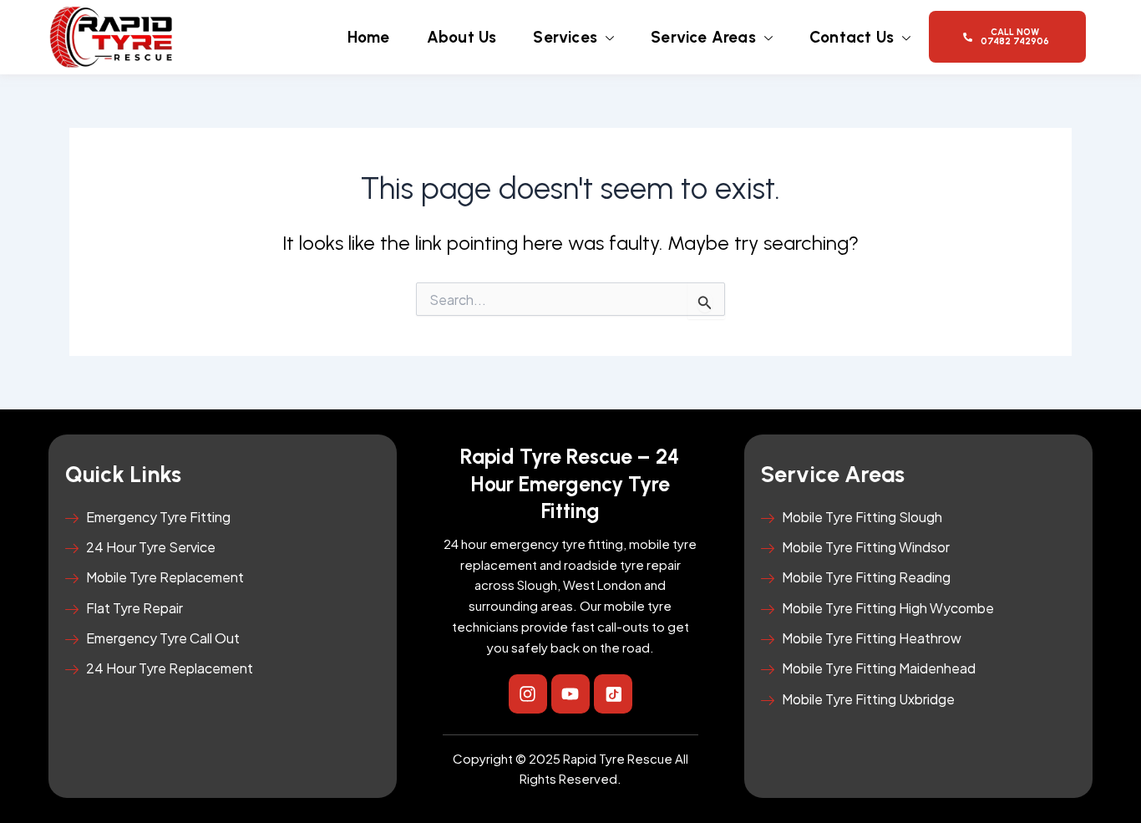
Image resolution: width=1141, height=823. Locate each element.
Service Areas (703, 37)
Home (368, 37)
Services (565, 37)
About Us (462, 37)
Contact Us (851, 37)
